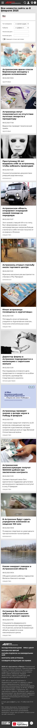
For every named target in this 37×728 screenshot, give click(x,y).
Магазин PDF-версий (10, 650)
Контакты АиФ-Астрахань (12, 658)
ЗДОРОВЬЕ (6, 82)
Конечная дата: (7, 35)
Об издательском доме (12, 648)
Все (4, 16)
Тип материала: (7, 24)
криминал (6, 178)
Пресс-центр (28, 648)
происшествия (8, 381)
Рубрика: (5, 27)
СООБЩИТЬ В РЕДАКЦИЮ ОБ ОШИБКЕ (16, 661)
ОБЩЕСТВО (6, 235)
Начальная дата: (7, 31)
